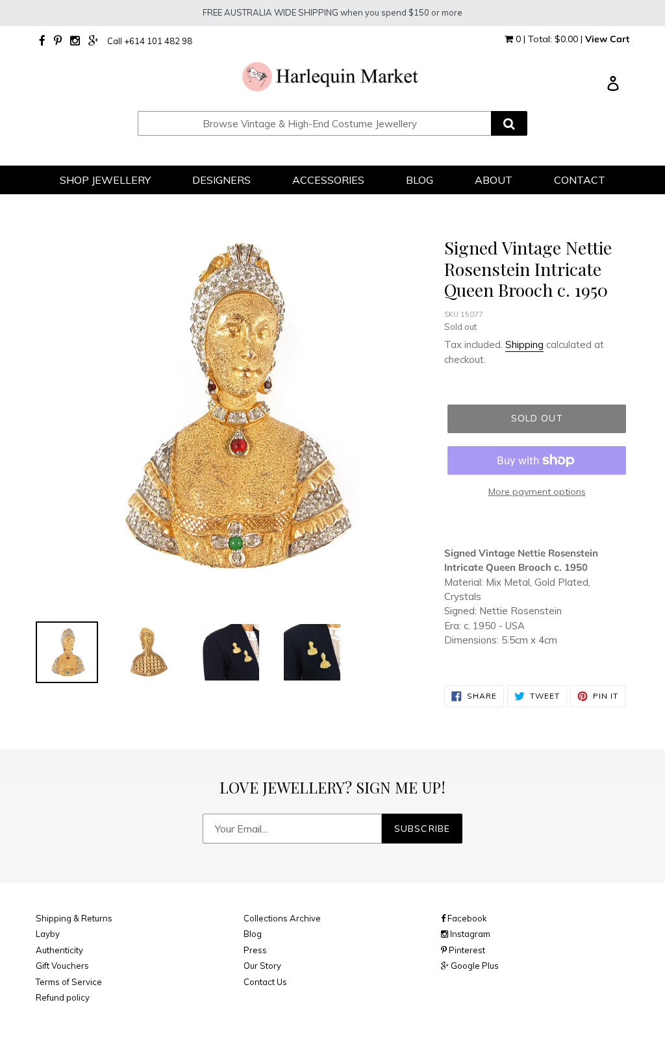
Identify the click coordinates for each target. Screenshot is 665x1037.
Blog (253, 934)
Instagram (469, 934)
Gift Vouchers (62, 965)
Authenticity (59, 950)
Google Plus (474, 965)
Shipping (524, 344)
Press (255, 950)
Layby (48, 934)
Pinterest (466, 950)
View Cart (607, 39)
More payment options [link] (537, 491)
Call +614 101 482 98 (149, 41)
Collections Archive (282, 918)
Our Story (262, 965)
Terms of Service (69, 982)
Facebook (466, 918)
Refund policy (63, 997)
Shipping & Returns (74, 918)
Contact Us (265, 982)
